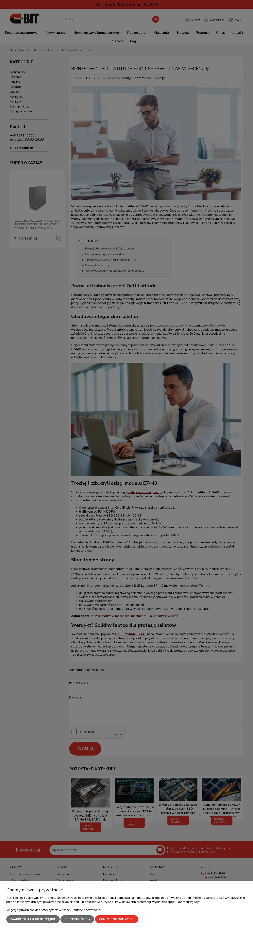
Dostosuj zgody (77, 919)
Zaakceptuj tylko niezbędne (33, 919)
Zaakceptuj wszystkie (116, 919)
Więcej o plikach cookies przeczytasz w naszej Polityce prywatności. (53, 910)
